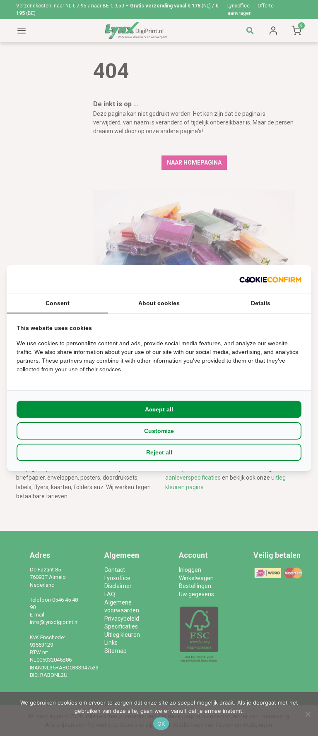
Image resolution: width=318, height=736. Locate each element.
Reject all (159, 452)
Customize (159, 431)
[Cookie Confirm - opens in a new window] (270, 279)
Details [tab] (260, 303)
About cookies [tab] (159, 303)
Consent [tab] (58, 303)
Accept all (159, 409)
